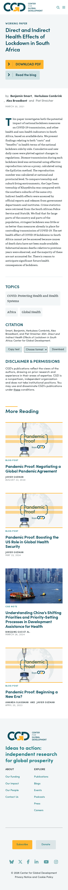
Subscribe (22, 844)
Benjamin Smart (21, 96)
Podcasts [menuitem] (39, 797)
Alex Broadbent (17, 100)
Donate (46, 844)
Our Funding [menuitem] (12, 776)
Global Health (31, 312)
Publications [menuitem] (41, 776)
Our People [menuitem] (12, 790)
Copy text (14, 349)
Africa (11, 312)
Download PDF (28, 64)
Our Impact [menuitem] (12, 783)
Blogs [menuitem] (37, 783)
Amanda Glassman (17, 702)
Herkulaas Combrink (48, 96)
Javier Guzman (14, 477)
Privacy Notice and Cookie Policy (34, 877)
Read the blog (26, 75)
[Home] (34, 7)
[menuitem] (58, 7)
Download (58, 349)
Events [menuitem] (38, 790)
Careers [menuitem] (38, 810)
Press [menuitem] (37, 803)
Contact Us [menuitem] (11, 797)
